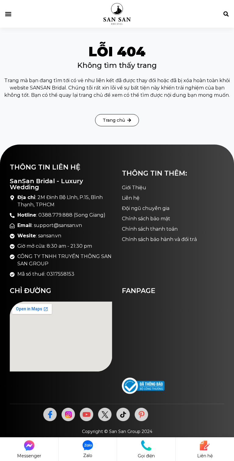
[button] (8, 14)
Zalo (87, 455)
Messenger (29, 456)
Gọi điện (146, 456)
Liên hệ (205, 456)
